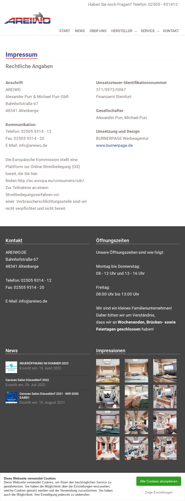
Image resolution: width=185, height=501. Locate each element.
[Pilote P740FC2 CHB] (109, 370)
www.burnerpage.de (114, 145)
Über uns (98, 31)
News (80, 31)
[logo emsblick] (11, 367)
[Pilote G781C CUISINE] (166, 370)
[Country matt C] (138, 370)
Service (148, 31)
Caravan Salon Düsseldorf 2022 (27, 380)
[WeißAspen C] (109, 422)
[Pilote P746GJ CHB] (138, 396)
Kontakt (171, 31)
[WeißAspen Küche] (166, 396)
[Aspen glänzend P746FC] (109, 396)
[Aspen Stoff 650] (166, 448)
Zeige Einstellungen (158, 492)
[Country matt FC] (138, 422)
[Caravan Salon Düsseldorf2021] (11, 397)
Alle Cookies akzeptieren (159, 481)
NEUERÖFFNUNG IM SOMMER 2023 (44, 363)
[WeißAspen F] (138, 448)
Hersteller (121, 31)
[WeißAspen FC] (166, 422)
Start (64, 31)
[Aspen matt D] (109, 448)
